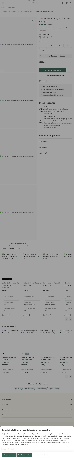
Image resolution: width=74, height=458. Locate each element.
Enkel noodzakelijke (24, 455)
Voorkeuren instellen (41, 455)
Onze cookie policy (7, 449)
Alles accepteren (9, 455)
